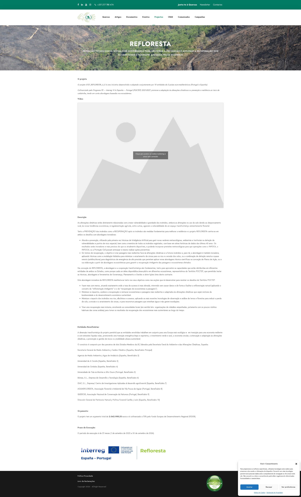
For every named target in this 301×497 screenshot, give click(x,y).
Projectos (158, 17)
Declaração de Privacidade (275, 493)
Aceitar (249, 487)
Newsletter (205, 4)
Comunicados (184, 17)
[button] (296, 464)
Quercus (106, 17)
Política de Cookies (259, 493)
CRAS (170, 17)
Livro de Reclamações (86, 481)
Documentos (131, 17)
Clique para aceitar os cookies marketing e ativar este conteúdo (150, 155)
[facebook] (78, 4)
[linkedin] (82, 4)
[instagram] (90, 4)
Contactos (217, 4)
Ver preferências (288, 487)
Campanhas (200, 17)
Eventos (146, 17)
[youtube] (86, 4)
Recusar (269, 487)
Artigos (118, 17)
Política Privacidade (85, 476)
